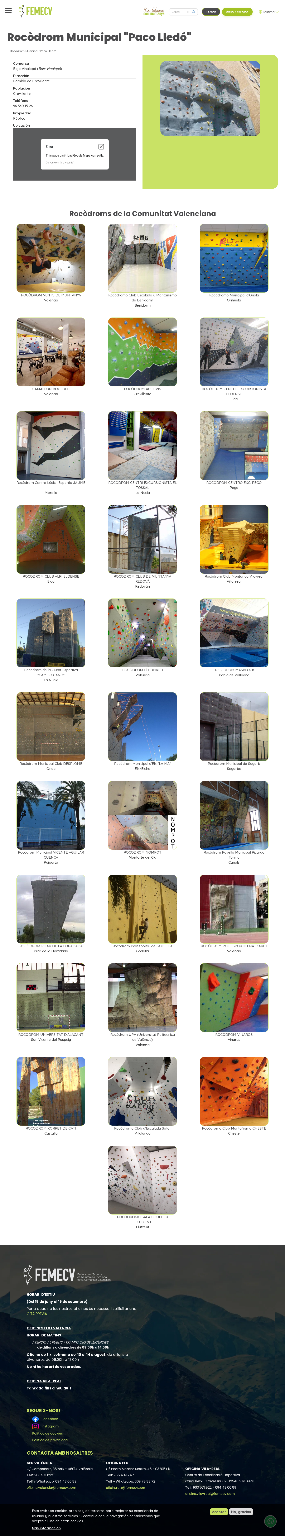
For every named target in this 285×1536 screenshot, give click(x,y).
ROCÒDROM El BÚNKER (142, 670)
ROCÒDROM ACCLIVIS (142, 389)
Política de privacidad (50, 1440)
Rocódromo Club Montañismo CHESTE (234, 1128)
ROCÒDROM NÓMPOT (142, 852)
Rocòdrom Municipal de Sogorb (234, 763)
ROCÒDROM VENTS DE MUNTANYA (51, 295)
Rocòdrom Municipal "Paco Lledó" (33, 51)
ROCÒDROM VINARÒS (234, 1034)
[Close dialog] (101, 146)
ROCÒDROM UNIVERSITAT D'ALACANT (50, 1034)
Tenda (211, 12)
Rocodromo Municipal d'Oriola (234, 295)
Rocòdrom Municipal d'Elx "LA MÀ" (142, 763)
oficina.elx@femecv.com (126, 1487)
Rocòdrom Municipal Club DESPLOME (51, 763)
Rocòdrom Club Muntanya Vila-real (234, 576)
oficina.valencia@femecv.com (51, 1487)
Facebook (49, 1419)
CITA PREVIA (37, 1313)
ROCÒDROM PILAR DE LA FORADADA (51, 946)
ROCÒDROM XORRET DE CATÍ (51, 1128)
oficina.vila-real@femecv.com (210, 1493)
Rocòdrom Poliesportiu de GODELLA (142, 946)
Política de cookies (47, 1433)
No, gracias (241, 1511)
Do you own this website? (60, 162)
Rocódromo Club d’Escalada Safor (142, 1128)
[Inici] (45, 11)
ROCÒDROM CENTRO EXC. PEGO (234, 482)
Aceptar (219, 1511)
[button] (210, 98)
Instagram (49, 1426)
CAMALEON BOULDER (50, 389)
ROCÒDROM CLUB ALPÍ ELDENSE (51, 576)
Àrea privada (237, 12)
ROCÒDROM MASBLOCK (234, 670)
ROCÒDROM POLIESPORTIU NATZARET (234, 946)
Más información (46, 1528)
